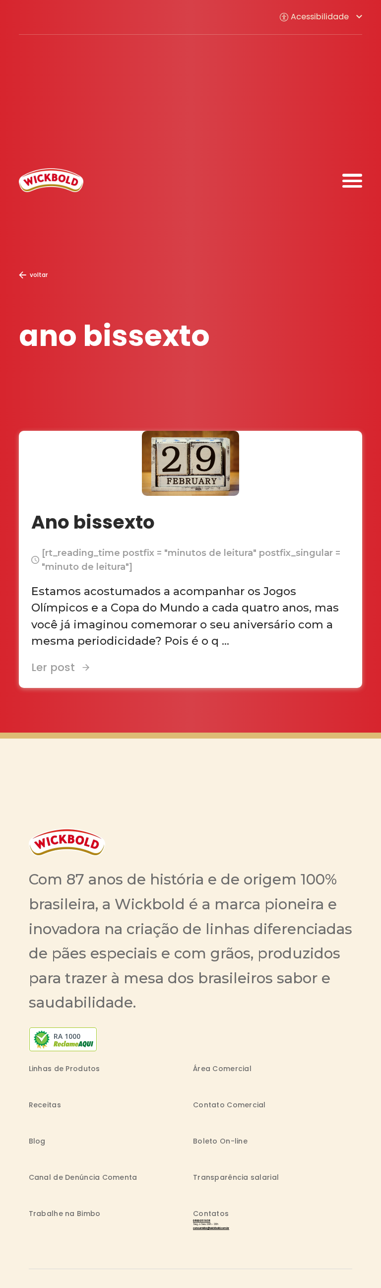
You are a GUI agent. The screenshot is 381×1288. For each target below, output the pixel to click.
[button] (321, 17)
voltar (39, 275)
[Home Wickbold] (51, 180)
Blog (37, 1141)
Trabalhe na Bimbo (65, 1214)
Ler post (53, 667)
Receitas (45, 1105)
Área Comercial (222, 1069)
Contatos (211, 1214)
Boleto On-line (220, 1141)
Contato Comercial (229, 1105)
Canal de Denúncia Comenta (83, 1177)
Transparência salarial (236, 1177)
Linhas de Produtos (64, 1069)
